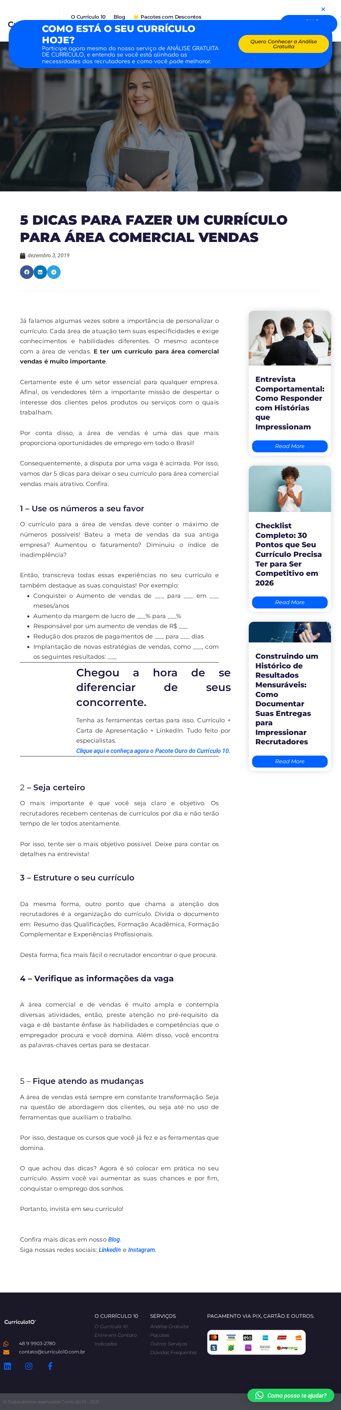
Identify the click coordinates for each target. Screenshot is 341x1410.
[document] (170, 705)
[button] (290, 1395)
